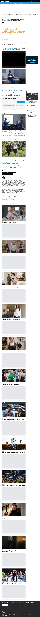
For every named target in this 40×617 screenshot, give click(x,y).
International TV (4, 172)
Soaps (21, 3)
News (3, 22)
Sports (24, 3)
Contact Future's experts (14, 608)
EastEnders (29, 14)
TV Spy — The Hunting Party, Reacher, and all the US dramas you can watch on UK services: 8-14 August (32, 111)
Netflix (25, 14)
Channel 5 (9, 172)
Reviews (28, 3)
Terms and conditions (5, 608)
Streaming (14, 3)
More (31, 3)
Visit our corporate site (30, 602)
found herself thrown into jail (10, 48)
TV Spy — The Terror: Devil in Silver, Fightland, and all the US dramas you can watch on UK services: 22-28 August (32, 102)
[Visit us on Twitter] (30, 1)
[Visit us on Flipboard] (31, 1)
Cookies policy (31, 608)
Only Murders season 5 (19, 14)
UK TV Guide (5, 3)
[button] (37, 1)
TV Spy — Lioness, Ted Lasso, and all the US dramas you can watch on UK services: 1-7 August (32, 116)
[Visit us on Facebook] (29, 1)
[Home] (2, 3)
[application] (14, 59)
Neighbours (6, 17)
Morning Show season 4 (10, 14)
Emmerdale (34, 14)
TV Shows (10, 3)
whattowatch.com (4, 191)
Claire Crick (8, 177)
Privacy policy (22, 608)
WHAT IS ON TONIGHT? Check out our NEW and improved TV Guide (12, 90)
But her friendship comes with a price (7, 162)
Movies (18, 3)
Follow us (32, 62)
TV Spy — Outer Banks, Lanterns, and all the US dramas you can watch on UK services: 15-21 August (33, 106)
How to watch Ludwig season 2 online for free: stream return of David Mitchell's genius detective (32, 97)
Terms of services (12, 104)
